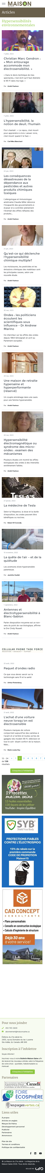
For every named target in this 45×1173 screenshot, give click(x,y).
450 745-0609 (11, 1028)
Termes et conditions (11, 1144)
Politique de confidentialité (13, 1147)
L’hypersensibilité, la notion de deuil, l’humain (22, 122)
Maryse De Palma (9, 1124)
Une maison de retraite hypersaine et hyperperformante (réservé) (20, 386)
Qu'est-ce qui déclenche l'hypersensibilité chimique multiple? (22, 257)
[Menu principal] (3, 3)
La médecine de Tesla (20, 505)
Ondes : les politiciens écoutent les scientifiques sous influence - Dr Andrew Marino (20, 322)
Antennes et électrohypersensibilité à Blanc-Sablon (22, 613)
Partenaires (7, 1132)
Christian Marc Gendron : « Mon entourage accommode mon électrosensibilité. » (22, 64)
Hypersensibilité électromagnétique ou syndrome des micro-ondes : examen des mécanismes (20, 446)
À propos (5, 1118)
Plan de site (7, 1141)
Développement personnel (13, 1127)
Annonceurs (7, 1135)
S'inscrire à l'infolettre (22, 771)
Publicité (5, 1130)
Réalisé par (30, 1169)
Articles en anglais (9, 1121)
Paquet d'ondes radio (19, 668)
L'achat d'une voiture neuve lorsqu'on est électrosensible (19, 720)
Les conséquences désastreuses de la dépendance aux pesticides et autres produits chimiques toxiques (18, 184)
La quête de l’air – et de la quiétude (22, 558)
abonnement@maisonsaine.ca (17, 1032)
